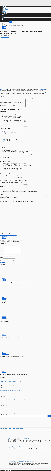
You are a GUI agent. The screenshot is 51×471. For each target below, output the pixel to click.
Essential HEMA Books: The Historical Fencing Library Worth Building (12, 356)
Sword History (4, 6)
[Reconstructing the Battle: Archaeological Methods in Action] (5, 448)
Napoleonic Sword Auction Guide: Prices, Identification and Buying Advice (19, 438)
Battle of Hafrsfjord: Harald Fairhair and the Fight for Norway (11, 301)
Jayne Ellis (2, 302)
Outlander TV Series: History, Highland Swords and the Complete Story (12, 282)
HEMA (2, 18)
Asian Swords (4, 316)
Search (49, 415)
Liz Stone (2, 283)
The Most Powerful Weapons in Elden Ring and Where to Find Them (10, 390)
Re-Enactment (5, 9)
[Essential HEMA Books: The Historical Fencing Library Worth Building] (5, 433)
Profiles (4, 8)
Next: (10, 241)
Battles (4, 7)
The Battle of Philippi (3, 89)
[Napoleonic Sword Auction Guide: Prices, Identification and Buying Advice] (5, 441)
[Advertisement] (6, 422)
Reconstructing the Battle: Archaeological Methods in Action (17, 446)
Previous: (12, 240)
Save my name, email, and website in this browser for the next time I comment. (13, 260)
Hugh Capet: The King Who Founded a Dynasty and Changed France (12, 337)
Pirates (4, 10)
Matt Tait (2, 35)
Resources (4, 12)
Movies (3, 14)
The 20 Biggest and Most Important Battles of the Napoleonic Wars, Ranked (13, 374)
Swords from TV (4, 280)
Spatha (4, 139)
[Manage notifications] (49, 469)
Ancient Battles (4, 26)
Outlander (3, 278)
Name (1, 255)
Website (1, 259)
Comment (2, 253)
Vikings (4, 11)
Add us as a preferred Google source (5, 37)
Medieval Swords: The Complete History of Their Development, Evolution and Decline (21, 453)
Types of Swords (4, 13)
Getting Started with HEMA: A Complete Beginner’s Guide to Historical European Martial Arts (22, 461)
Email (1, 257)
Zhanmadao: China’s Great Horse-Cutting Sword (8, 319)
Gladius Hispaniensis (6, 132)
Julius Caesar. (42, 89)
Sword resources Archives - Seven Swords (12, 428)
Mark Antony (28, 92)
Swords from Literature (5, 354)
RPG (4, 17)
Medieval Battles (4, 298)
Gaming (3, 16)
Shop (2, 19)
